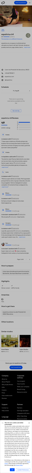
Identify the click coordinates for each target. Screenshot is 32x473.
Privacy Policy (19, 465)
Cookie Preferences (23, 470)
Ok (12, 470)
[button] (29, 422)
